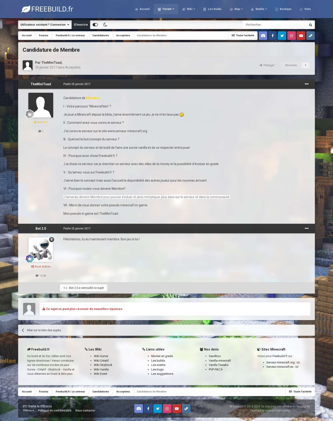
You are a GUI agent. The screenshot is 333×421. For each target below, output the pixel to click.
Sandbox (215, 356)
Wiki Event (100, 373)
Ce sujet (295, 24)
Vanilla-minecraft (220, 360)
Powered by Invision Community (270, 410)
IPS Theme (29, 406)
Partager (268, 65)
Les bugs (157, 369)
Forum (166, 9)
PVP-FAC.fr (216, 369)
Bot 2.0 (41, 228)
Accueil (144, 9)
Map (237, 9)
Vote (307, 9)
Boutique (285, 9)
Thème (27, 410)
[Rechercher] (310, 24)
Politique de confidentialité (54, 410)
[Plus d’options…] (306, 84)
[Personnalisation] (95, 24)
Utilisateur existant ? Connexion (43, 24)
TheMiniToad (51, 62)
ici (298, 362)
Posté (77, 84)
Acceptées (73, 67)
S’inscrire (81, 24)
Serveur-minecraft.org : (281, 362)
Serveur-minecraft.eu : (280, 366)
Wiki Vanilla (101, 369)
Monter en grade (162, 356)
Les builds (158, 360)
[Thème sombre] (105, 24)
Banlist (259, 9)
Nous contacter (85, 410)
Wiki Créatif (101, 360)
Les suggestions (162, 373)
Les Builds (214, 9)
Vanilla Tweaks (218, 365)
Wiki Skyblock (103, 365)
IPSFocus (46, 406)
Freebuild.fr (280, 356)
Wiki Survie (101, 356)
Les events (158, 365)
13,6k (42, 275)
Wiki (189, 9)
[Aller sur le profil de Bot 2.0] (40, 249)
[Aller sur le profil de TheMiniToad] (28, 65)
